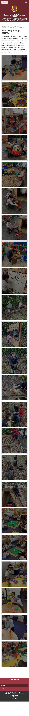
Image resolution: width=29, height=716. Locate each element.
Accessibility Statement (14, 697)
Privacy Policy (14, 700)
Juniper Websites (19, 693)
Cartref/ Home (5, 26)
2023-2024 (12, 27)
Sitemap (14, 698)
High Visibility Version (14, 695)
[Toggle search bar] (22, 2)
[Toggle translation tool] (26, 2)
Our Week (21, 27)
